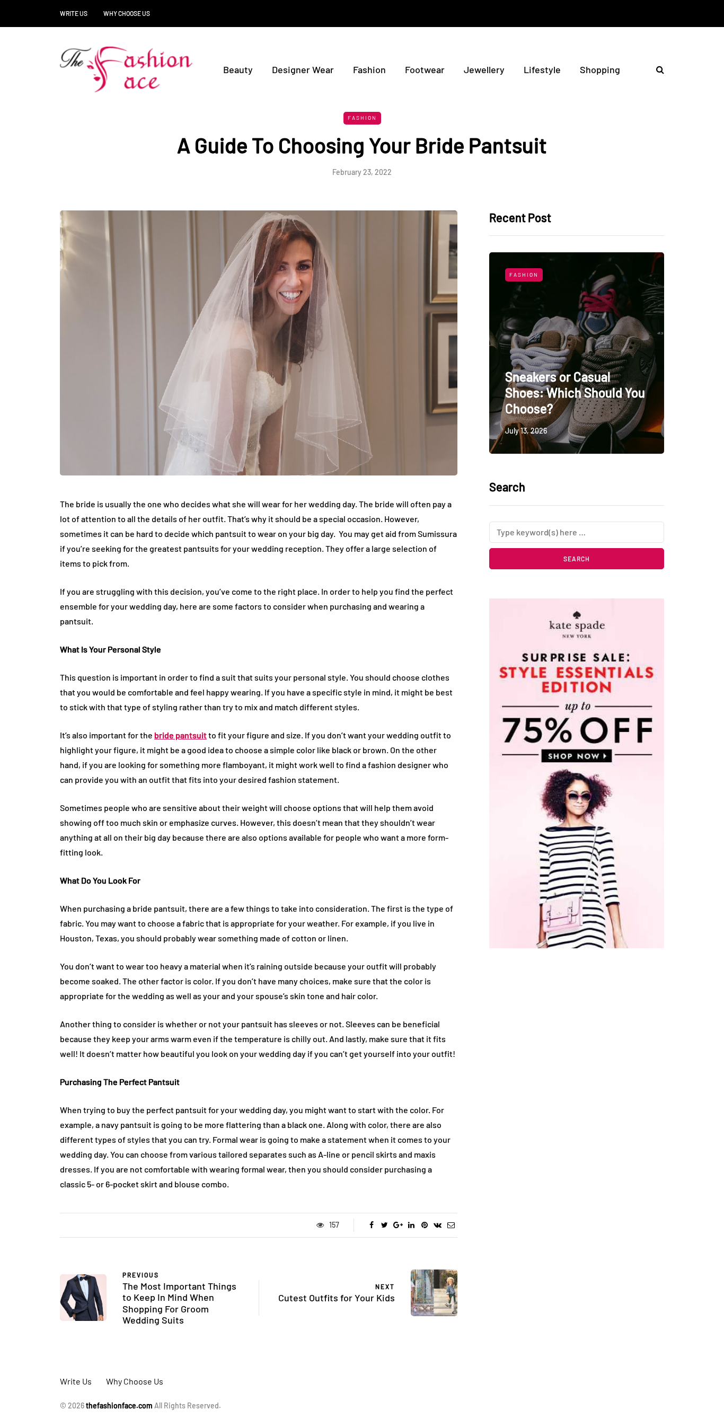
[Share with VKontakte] (437, 1225)
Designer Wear (303, 69)
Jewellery (484, 69)
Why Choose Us (126, 13)
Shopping (600, 69)
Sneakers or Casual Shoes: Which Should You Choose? (575, 392)
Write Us (73, 13)
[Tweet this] (384, 1225)
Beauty (238, 69)
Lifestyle (542, 69)
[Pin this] (424, 1225)
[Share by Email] (450, 1225)
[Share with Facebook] (371, 1225)
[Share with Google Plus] (397, 1225)
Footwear (425, 69)
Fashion (369, 69)
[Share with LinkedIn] (411, 1225)
